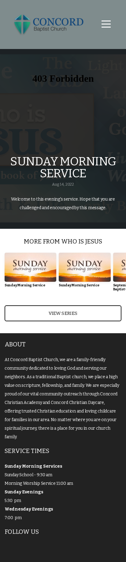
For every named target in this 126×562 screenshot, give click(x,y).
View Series (63, 313)
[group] (30, 272)
